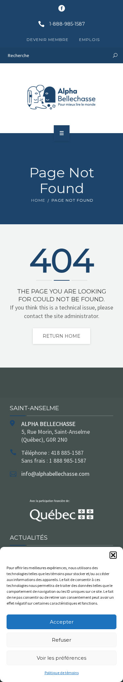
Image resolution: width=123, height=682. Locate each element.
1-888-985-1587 (67, 24)
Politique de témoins (62, 672)
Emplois (89, 39)
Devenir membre (48, 39)
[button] (113, 555)
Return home (61, 336)
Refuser (61, 640)
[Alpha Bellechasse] (61, 97)
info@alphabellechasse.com (55, 473)
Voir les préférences (61, 658)
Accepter (61, 622)
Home (38, 200)
